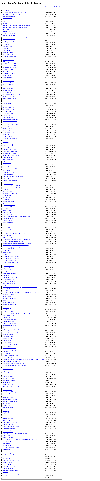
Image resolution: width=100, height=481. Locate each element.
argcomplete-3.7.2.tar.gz (8, 42)
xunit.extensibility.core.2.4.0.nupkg (11, 474)
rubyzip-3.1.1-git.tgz (7, 357)
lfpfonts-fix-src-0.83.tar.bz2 (9, 205)
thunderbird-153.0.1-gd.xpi (9, 428)
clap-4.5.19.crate (6, 86)
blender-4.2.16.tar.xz (7, 77)
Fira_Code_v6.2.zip (7, 18)
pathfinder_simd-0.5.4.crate (9, 306)
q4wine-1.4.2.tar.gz (7, 330)
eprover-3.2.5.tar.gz (7, 128)
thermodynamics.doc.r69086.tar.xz (11, 426)
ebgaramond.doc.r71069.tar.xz (10, 121)
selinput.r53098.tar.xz (8, 376)
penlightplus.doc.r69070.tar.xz (10, 311)
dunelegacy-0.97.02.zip (8, 117)
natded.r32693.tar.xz (7, 250)
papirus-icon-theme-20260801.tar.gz (11, 298)
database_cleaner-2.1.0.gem (9, 109)
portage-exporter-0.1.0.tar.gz (9, 321)
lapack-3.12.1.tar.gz (7, 203)
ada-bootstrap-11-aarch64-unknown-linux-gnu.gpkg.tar (15, 37)
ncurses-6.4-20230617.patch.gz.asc (11, 258)
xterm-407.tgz (6, 472)
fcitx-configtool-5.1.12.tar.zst (9, 140)
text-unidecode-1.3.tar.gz (8, 424)
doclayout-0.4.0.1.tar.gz (8, 113)
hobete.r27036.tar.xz (7, 182)
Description (59, 6)
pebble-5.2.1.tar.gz (7, 309)
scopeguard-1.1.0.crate (8, 372)
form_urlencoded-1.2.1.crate (9, 153)
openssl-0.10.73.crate (7, 289)
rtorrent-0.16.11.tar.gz (8, 353)
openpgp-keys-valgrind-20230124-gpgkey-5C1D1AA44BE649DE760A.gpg (20, 287)
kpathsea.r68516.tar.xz (8, 199)
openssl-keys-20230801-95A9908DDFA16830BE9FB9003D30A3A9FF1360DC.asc (22, 292)
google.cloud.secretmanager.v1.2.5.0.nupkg (13, 176)
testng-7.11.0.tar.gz (7, 420)
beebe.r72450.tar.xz (7, 71)
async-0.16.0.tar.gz (7, 50)
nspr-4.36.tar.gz (6, 271)
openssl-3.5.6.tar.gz (7, 290)
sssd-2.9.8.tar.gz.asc (7, 395)
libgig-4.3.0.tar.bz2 (7, 212)
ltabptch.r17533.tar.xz (8, 227)
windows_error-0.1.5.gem (9, 466)
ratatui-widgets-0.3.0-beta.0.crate (10, 344)
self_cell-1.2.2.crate (7, 374)
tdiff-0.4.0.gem (6, 411)
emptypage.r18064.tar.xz (8, 126)
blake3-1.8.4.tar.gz (7, 75)
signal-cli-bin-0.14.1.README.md (11, 386)
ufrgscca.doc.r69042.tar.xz (9, 451)
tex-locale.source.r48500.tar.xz (10, 422)
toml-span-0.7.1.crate (7, 435)
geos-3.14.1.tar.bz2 (7, 165)
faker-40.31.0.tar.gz (7, 136)
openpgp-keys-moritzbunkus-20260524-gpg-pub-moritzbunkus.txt (18, 285)
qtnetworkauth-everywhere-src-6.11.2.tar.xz (13, 332)
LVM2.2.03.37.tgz (7, 23)
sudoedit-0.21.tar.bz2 (7, 403)
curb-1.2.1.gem (6, 105)
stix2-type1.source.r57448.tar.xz (10, 399)
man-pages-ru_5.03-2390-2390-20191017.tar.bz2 (14, 233)
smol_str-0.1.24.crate (7, 390)
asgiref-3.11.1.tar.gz (7, 44)
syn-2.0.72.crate (6, 405)
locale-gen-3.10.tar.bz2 (8, 226)
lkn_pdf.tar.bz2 (6, 224)
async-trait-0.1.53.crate (8, 52)
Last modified (48, 6)
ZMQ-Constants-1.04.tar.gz (9, 35)
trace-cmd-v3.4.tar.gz (7, 441)
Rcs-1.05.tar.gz (6, 29)
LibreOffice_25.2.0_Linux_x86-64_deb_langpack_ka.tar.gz (16, 27)
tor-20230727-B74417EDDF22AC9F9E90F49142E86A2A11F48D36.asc (20, 439)
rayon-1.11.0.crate (7, 346)
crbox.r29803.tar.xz (7, 102)
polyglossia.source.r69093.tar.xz (10, 319)
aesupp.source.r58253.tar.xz (9, 39)
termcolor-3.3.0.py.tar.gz (8, 418)
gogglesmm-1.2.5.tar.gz (8, 174)
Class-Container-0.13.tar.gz (9, 16)
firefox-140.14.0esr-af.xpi (8, 145)
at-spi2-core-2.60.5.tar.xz (8, 54)
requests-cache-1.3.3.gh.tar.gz (9, 350)
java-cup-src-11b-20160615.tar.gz (10, 193)
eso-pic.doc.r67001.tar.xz (8, 132)
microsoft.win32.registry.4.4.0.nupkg (11, 247)
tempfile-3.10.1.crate (7, 413)
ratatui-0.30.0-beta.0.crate (8, 342)
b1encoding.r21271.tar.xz (8, 60)
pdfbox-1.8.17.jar (7, 308)
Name (23, 6)
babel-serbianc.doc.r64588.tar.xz (10, 67)
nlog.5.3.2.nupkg (6, 268)
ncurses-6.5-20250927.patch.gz (10, 260)
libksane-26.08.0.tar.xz (8, 214)
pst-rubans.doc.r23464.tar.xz (9, 325)
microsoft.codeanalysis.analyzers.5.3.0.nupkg (13, 241)
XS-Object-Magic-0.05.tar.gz (9, 33)
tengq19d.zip (6, 414)
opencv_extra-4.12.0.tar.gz (9, 283)
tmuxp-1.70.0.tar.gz (7, 430)
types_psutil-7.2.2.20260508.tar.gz (11, 447)
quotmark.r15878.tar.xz (8, 336)
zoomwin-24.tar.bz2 (7, 477)
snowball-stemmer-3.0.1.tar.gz (9, 392)
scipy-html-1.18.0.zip (7, 371)
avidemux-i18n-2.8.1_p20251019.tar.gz (12, 58)
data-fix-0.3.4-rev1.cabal (8, 107)
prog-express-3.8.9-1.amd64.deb (10, 323)
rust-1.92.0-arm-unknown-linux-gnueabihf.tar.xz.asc (15, 365)
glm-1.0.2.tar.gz (6, 170)
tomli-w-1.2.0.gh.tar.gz (8, 437)
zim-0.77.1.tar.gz (6, 475)
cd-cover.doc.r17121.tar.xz (9, 84)
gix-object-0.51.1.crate (8, 166)
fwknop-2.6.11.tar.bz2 (8, 159)
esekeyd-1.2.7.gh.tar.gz (8, 130)
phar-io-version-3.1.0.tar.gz (9, 315)
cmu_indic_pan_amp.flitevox (9, 90)
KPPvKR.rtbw (6, 20)
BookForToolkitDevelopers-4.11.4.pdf (11, 14)
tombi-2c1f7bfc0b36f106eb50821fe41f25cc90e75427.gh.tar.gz (17, 433)
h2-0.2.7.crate (6, 178)
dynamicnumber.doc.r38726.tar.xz (10, 119)
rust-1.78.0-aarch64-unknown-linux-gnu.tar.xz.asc (14, 361)
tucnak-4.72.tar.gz (7, 445)
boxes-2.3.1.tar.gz (7, 79)
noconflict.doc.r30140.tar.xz (9, 269)
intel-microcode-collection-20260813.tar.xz (12, 187)
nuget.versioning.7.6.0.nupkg (9, 273)
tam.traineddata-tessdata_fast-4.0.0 (10, 409)
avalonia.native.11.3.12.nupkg (9, 56)
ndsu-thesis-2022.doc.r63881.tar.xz (11, 262)
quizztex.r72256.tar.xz (8, 334)
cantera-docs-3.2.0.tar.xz (8, 81)
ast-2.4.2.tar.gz (6, 48)
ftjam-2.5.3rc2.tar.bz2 (7, 157)
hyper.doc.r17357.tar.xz (8, 184)
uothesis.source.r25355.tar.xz (9, 456)
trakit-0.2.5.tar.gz (6, 443)
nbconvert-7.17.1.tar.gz (8, 254)
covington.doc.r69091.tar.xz (9, 100)
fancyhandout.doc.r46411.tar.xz (10, 138)
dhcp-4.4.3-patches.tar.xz (8, 111)
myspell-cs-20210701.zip (8, 248)
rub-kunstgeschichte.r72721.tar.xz (10, 355)
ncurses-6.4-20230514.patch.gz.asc (11, 256)
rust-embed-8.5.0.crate (8, 367)
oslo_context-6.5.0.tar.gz (8, 294)
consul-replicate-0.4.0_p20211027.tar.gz (12, 94)
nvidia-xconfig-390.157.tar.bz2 (10, 275)
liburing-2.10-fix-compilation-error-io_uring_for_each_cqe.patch (17, 216)
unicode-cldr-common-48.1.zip (10, 454)
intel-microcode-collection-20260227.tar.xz (12, 186)
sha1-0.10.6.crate (6, 382)
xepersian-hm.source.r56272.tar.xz (10, 470)
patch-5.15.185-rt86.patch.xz (9, 304)
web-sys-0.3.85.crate (7, 462)
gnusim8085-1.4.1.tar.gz (8, 172)
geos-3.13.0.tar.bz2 (7, 163)
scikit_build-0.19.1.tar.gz (8, 369)
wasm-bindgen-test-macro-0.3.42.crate (11, 460)
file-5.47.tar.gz (6, 142)
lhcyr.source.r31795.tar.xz (8, 206)
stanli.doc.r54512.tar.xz (8, 397)
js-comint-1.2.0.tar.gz (7, 195)
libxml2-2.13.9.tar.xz (7, 220)
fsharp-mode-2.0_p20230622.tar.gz (11, 155)
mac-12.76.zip (6, 231)
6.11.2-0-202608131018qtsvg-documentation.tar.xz (14, 12)
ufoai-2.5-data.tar (6, 449)
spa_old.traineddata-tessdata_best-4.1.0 (12, 393)
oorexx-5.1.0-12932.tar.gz (9, 281)
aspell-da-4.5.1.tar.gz (7, 46)
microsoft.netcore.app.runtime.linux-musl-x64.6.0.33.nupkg (16, 245)
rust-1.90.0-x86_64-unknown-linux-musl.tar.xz (13, 363)
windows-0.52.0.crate (8, 464)
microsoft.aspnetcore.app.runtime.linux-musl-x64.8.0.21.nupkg (17, 239)
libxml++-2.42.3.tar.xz (8, 218)
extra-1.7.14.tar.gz (7, 134)
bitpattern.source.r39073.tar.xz (10, 73)
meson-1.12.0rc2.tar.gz (8, 237)
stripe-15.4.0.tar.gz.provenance (10, 401)
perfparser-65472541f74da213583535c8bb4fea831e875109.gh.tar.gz (18, 313)
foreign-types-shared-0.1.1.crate (10, 151)
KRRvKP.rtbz (6, 21)
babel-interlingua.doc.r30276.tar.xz (11, 63)
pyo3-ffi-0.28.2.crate (7, 327)
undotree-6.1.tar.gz (7, 453)
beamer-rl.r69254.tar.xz (8, 69)
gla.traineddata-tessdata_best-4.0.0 (10, 168)
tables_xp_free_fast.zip (8, 407)
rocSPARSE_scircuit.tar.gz (9, 351)
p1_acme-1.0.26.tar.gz (8, 296)
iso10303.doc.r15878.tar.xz (9, 189)
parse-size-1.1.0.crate (7, 300)
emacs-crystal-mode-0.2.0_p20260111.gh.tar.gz (13, 124)
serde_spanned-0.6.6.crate (9, 380)
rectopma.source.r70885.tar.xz (9, 348)
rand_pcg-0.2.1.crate (7, 340)
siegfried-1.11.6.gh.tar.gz (8, 384)
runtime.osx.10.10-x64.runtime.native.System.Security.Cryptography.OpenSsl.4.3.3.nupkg (23, 359)
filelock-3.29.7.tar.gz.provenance (10, 144)
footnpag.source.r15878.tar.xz (9, 149)
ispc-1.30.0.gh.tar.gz (7, 191)
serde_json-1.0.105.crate (8, 378)
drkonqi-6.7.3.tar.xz (7, 115)
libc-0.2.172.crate (7, 208)
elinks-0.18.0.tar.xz (7, 123)
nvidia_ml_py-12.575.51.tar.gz (10, 277)
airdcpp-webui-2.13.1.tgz (8, 41)
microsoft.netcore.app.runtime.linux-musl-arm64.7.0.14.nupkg (17, 243)
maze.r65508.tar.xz (7, 235)
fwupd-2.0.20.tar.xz (7, 161)
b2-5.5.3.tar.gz (6, 62)
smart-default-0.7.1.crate (8, 388)
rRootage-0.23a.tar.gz (8, 338)
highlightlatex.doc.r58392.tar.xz (10, 180)
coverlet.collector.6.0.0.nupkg (9, 98)
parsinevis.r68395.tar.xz (8, 302)
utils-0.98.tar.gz (6, 458)
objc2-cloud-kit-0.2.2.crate (9, 279)
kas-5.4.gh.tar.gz (6, 197)
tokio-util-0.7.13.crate (8, 432)
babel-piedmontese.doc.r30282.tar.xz (11, 65)
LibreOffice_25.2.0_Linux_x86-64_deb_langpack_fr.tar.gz (16, 25)
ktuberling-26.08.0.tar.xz (8, 201)
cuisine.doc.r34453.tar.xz (8, 103)
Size (55, 6)
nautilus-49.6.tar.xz (7, 252)
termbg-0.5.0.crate (7, 416)
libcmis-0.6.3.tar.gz (7, 210)
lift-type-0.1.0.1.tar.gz (8, 222)
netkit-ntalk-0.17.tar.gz (8, 264)
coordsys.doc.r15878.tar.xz (9, 96)
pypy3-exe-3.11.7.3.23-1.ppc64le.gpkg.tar (12, 329)
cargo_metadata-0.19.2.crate (9, 82)
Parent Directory (6, 10)
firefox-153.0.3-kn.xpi (8, 147)
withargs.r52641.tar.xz (8, 468)
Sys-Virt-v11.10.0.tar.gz (8, 31)
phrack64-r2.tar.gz (7, 317)
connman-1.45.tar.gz (7, 92)
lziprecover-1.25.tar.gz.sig (8, 229)
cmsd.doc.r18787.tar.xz (8, 88)
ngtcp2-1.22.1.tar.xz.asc (8, 266)
